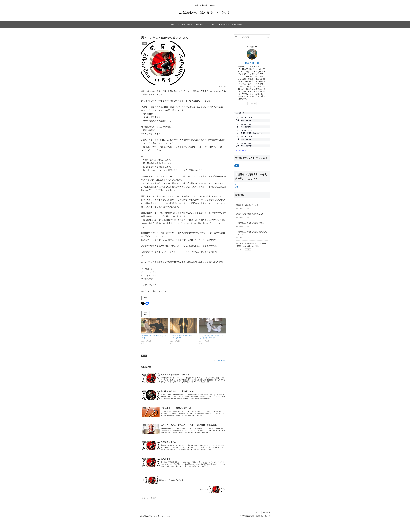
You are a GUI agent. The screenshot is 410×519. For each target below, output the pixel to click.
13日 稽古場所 (246, 139)
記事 (145, 356)
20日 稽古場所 (246, 146)
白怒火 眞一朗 (252, 63)
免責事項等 (266, 512)
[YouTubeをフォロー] (252, 103)
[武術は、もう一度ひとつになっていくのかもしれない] (183, 325)
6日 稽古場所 (246, 127)
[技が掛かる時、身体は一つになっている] (154, 325)
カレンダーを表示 (240, 150)
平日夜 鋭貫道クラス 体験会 (251, 133)
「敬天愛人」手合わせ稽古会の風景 (250, 223)
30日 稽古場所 (246, 120)
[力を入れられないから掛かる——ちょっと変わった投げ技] (212, 325)
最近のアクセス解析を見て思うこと (250, 214)
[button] (268, 37)
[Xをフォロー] (248, 103)
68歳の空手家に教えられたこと (248, 205)
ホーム (258, 512)
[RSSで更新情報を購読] (255, 103)
